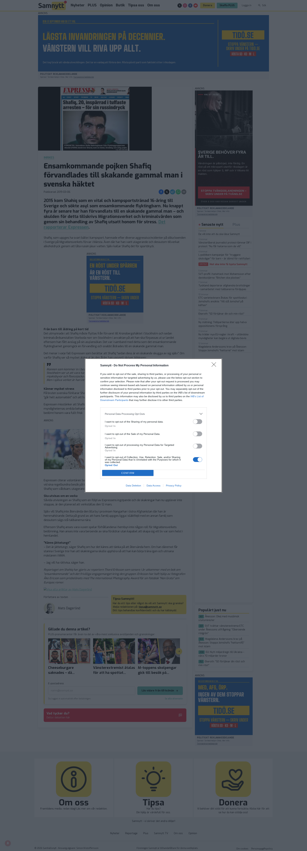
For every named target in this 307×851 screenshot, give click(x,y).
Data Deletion (133, 485)
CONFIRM (127, 473)
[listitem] (153, 414)
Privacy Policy (173, 485)
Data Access (153, 485)
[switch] (197, 421)
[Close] (215, 365)
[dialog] (153, 425)
